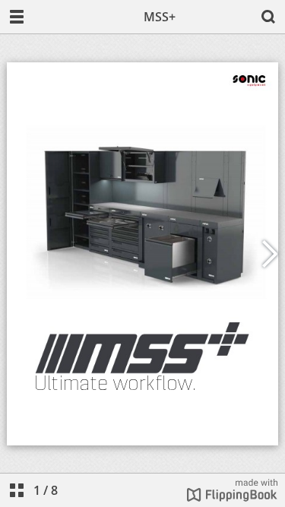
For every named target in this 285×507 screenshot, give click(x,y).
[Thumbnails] (16, 490)
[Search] (268, 16)
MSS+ (160, 16)
